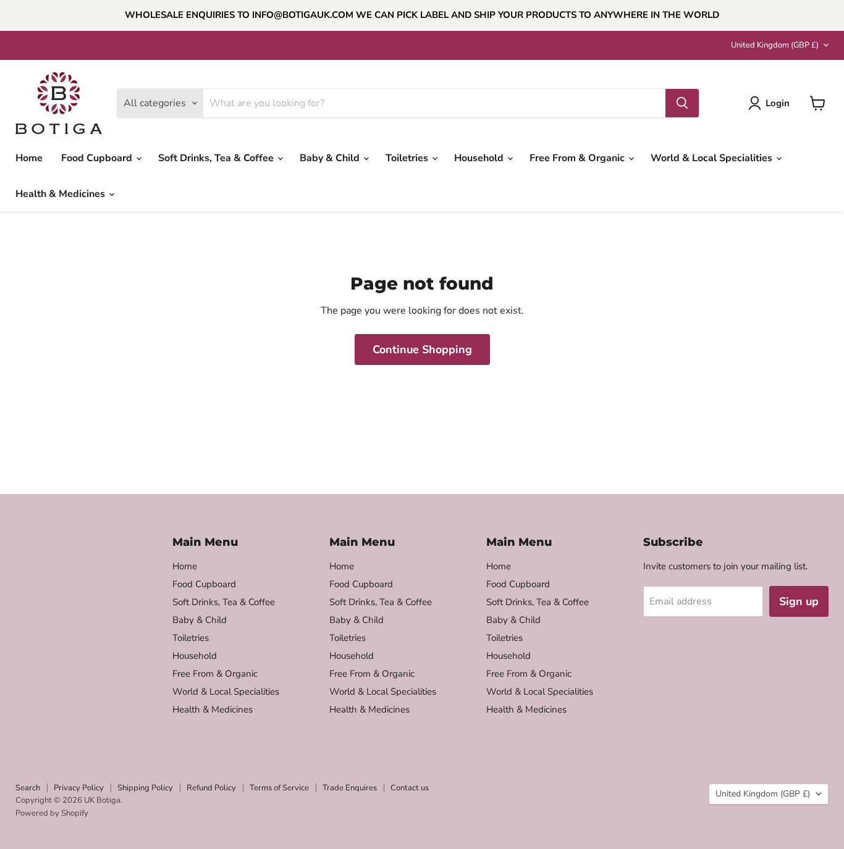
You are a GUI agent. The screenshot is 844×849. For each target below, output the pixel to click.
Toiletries (408, 158)
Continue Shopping (422, 349)
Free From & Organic (578, 158)
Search (27, 787)
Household (480, 158)
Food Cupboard (98, 158)
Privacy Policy (79, 787)
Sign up (799, 601)
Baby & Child (331, 158)
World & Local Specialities (713, 158)
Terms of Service (279, 787)
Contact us (409, 787)
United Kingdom (775, 45)
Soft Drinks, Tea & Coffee (217, 158)
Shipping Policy (145, 787)
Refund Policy (211, 787)
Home (29, 158)
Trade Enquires (350, 787)
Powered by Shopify (51, 813)
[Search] (682, 103)
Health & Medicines (61, 194)
